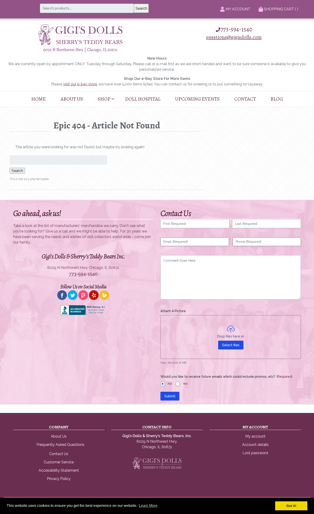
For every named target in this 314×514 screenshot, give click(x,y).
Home (38, 99)
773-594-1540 (236, 29)
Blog (277, 99)
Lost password (255, 453)
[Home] (80, 43)
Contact (245, 99)
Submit (169, 396)
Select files (231, 345)
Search (17, 170)
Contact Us (58, 454)
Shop (104, 99)
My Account (237, 9)
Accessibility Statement (59, 470)
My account (255, 436)
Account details (255, 444)
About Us (71, 99)
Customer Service (59, 462)
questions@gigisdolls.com (234, 37)
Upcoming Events (197, 99)
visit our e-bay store (80, 84)
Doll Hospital (142, 99)
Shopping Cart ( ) (280, 9)
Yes (185, 383)
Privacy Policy (59, 478)
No (170, 383)
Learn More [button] (148, 506)
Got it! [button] (291, 506)
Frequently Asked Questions (60, 444)
